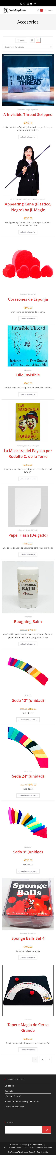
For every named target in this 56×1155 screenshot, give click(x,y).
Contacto (9, 1091)
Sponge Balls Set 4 (28, 938)
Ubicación (9, 1085)
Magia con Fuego (32, 530)
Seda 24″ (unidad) (28, 776)
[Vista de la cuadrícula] (32, 40)
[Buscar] (46, 1130)
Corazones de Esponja (28, 299)
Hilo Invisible (28, 374)
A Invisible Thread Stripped (27, 114)
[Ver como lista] (38, 40)
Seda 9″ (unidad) (28, 851)
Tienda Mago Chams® (26, 1152)
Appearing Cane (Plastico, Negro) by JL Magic (28, 206)
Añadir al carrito (28, 137)
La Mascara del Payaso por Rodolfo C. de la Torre (28, 453)
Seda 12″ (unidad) (28, 700)
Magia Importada (32, 109)
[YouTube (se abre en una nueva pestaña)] (31, 3)
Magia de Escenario (25, 199)
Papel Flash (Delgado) (28, 535)
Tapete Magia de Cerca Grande (28, 1027)
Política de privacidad (14, 1106)
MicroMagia (32, 294)
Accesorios (21, 109)
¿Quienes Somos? (13, 1096)
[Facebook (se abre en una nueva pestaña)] (24, 3)
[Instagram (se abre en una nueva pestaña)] (27, 3)
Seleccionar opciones (28, 720)
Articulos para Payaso (32, 446)
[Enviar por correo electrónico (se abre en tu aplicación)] (35, 3)
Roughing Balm (28, 621)
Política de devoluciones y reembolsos (22, 1101)
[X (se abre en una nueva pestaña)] (21, 3)
